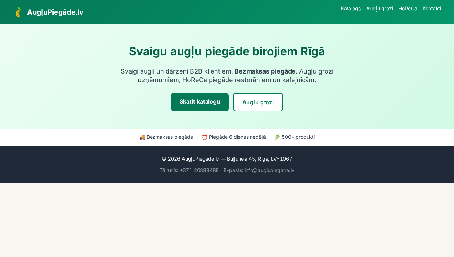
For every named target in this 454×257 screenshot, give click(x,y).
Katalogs (351, 8)
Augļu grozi (379, 8)
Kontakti (432, 8)
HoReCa (407, 8)
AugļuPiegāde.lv (55, 12)
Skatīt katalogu (200, 101)
